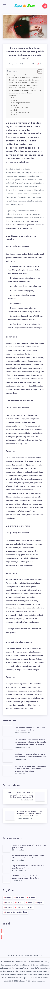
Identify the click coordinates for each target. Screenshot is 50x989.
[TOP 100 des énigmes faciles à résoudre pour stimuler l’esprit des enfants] (6, 879)
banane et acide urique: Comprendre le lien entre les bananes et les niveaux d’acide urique (30, 769)
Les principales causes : (21, 113)
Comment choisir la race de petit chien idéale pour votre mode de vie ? (28, 857)
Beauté (8, 903)
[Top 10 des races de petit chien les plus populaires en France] (6, 869)
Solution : (16, 100)
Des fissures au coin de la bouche (25, 98)
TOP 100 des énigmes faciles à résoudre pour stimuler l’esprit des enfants (28, 877)
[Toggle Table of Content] (39, 71)
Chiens (19, 903)
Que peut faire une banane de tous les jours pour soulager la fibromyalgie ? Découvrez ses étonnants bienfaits (31, 742)
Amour (8, 898)
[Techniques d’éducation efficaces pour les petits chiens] (6, 848)
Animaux (20, 898)
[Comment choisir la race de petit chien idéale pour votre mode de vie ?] (6, 859)
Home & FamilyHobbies (16, 912)
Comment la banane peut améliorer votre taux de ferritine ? (30, 729)
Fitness (8, 907)
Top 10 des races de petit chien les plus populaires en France (28, 867)
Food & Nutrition (25, 907)
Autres (32, 898)
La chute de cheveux (20, 108)
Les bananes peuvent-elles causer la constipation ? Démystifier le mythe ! (30, 755)
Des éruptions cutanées (21, 103)
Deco (29, 903)
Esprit (40, 903)
